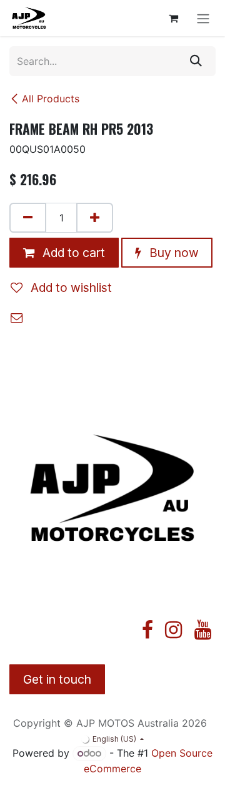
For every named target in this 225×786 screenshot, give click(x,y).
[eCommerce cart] (173, 18)
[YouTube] (203, 630)
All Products (50, 98)
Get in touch (57, 679)
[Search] (196, 61)
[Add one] (94, 218)
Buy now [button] (172, 252)
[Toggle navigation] (203, 18)
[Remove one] (27, 218)
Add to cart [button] (72, 252)
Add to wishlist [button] (70, 287)
